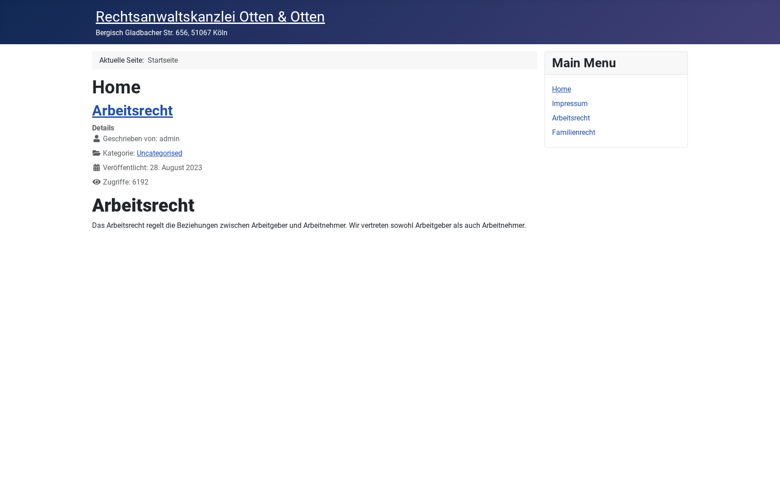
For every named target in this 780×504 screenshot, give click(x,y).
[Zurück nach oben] (764, 487)
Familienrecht (573, 132)
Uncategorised (159, 153)
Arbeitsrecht (132, 110)
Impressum (570, 103)
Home (561, 89)
